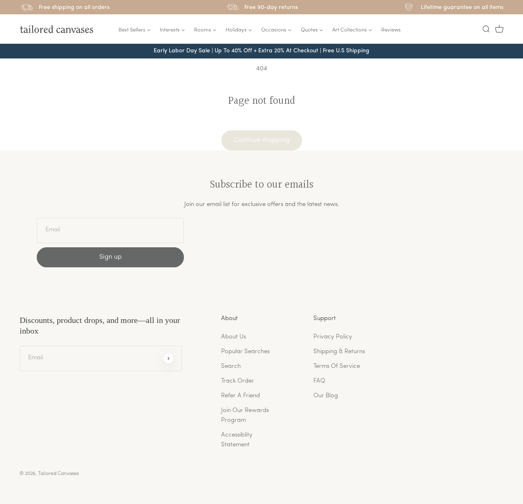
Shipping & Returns (339, 352)
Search (231, 366)
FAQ (319, 381)
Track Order (237, 381)
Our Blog (325, 396)
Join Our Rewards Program (245, 415)
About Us (233, 337)
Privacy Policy (332, 337)
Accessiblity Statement (237, 440)
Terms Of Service (336, 366)
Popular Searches (245, 352)
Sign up (110, 257)
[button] (485, 29)
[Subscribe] (168, 358)
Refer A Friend (240, 396)
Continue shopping (262, 140)
